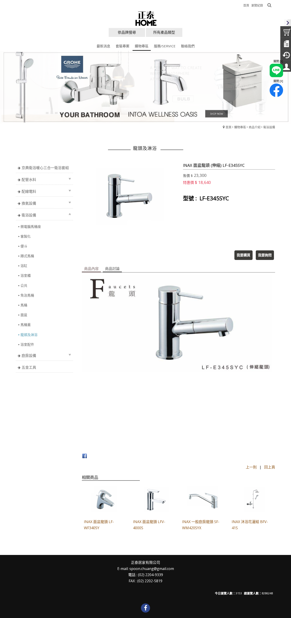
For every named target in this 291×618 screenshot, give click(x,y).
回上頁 (269, 467)
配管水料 (29, 179)
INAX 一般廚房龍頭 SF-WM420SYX (200, 524)
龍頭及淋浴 (29, 334)
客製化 (25, 236)
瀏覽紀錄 (257, 5)
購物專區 (240, 127)
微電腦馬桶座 (30, 226)
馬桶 (23, 305)
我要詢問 (265, 255)
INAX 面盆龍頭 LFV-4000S (149, 524)
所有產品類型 (164, 32)
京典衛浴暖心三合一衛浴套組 (45, 167)
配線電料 (29, 191)
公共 (23, 285)
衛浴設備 (269, 127)
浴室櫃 (25, 275)
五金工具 (29, 367)
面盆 (23, 315)
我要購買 (243, 255)
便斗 (23, 246)
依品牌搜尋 (127, 32)
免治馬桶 (27, 295)
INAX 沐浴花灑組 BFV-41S (250, 524)
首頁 (228, 127)
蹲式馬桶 (27, 256)
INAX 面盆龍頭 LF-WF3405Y (99, 524)
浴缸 (23, 265)
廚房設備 (29, 355)
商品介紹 (255, 127)
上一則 (251, 467)
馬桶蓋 (25, 324)
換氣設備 (29, 203)
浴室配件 (27, 344)
